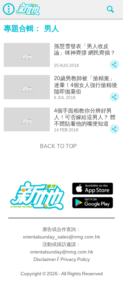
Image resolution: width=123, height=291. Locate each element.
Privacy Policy (75, 259)
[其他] (114, 68)
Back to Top (58, 146)
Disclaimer (44, 259)
